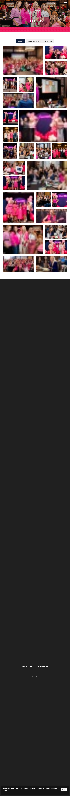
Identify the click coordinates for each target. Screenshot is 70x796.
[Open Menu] (65, 3)
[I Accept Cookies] (67, 787)
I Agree (63, 789)
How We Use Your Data (17, 794)
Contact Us (52, 794)
